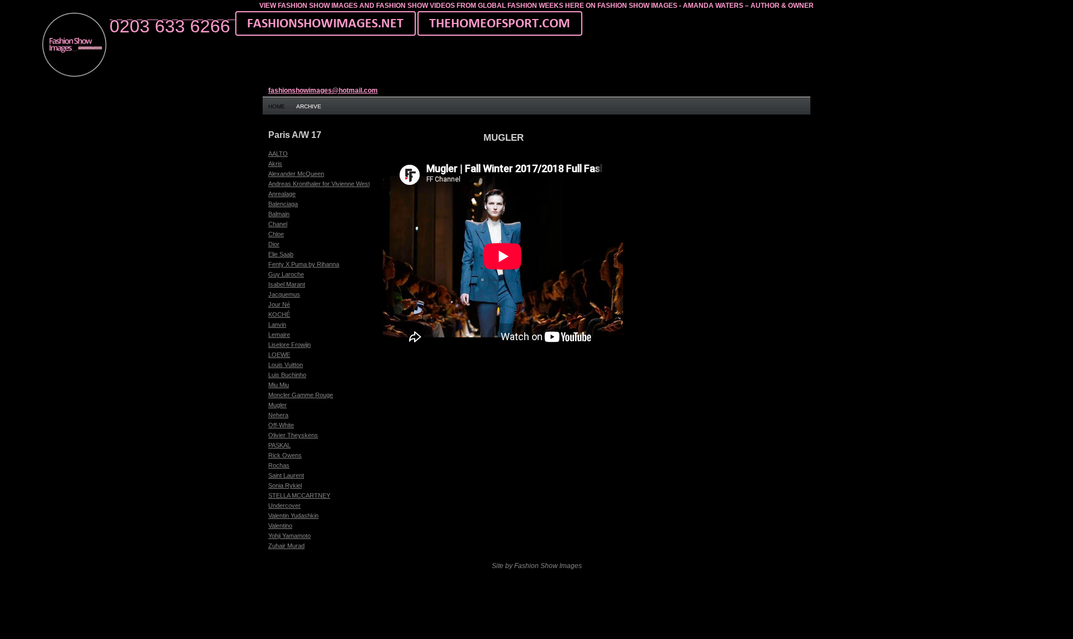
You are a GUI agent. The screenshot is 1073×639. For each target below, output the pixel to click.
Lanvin (277, 324)
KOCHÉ (279, 314)
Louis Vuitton (285, 364)
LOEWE (279, 354)
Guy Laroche (286, 274)
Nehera (278, 415)
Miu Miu (278, 385)
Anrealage (282, 193)
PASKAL (279, 445)
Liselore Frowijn (289, 344)
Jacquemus (284, 294)
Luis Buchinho (287, 374)
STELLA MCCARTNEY (299, 495)
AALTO (278, 153)
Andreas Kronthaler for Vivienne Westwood (326, 183)
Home (276, 106)
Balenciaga (283, 204)
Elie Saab (280, 254)
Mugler (277, 405)
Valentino (280, 525)
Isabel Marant (286, 284)
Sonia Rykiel (285, 485)
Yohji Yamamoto (289, 535)
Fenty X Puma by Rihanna (303, 264)
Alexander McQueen (296, 173)
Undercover (284, 505)
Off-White (281, 425)
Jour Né (279, 304)
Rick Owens (285, 455)
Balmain (278, 214)
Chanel (277, 224)
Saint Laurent (286, 475)
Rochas (278, 465)
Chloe (276, 234)
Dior (273, 244)
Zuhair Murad (286, 545)
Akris (275, 163)
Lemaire (279, 334)
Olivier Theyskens (293, 435)
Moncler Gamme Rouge (300, 395)
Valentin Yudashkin (293, 515)
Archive (308, 106)
